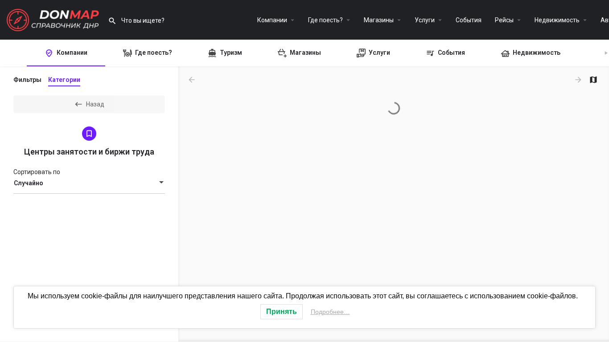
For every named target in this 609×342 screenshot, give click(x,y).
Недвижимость (557, 20)
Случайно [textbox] (28, 183)
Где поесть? (325, 20)
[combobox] (89, 183)
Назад (95, 104)
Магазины (379, 20)
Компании (272, 20)
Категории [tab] (64, 79)
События (468, 20)
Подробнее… (330, 311)
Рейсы (504, 20)
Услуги (425, 20)
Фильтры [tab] (27, 79)
